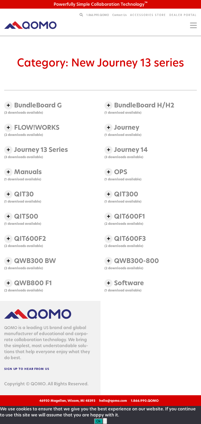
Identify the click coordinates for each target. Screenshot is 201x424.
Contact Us (119, 15)
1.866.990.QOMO (98, 15)
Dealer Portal (183, 15)
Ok (98, 421)
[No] (105, 421)
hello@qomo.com (113, 400)
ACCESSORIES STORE (148, 15)
